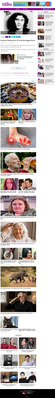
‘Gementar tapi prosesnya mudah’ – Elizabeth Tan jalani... (9, 385)
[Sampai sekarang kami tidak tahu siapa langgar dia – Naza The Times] (41, 67)
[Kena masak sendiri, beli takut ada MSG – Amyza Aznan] (41, 60)
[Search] (52, 9)
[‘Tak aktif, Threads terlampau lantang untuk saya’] (9, 343)
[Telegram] (48, 9)
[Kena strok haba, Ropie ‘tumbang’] (41, 31)
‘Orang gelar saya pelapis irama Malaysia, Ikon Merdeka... (27, 351)
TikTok (27, 73)
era (10, 75)
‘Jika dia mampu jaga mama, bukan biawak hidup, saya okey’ (49, 74)
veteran (33, 75)
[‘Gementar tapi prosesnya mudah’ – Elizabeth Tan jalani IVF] (9, 377)
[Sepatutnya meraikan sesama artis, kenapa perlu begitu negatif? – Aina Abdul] (27, 377)
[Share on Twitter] (12, 37)
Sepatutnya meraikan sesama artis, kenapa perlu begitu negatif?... (27, 385)
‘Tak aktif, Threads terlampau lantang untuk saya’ (9, 351)
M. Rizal (17, 75)
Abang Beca (6, 75)
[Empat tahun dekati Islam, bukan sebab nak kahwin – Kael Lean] (27, 360)
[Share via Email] (19, 37)
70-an (2, 75)
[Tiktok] (50, 9)
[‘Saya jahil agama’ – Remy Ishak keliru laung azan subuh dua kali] (41, 81)
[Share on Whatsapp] (14, 37)
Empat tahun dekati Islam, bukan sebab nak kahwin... (27, 368)
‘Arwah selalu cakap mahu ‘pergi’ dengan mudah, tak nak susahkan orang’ (49, 23)
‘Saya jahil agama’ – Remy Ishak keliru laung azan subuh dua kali (49, 81)
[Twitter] (44, 9)
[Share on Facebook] (9, 37)
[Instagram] (46, 9)
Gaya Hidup (25, 9)
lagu (14, 75)
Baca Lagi (18, 68)
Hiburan (17, 9)
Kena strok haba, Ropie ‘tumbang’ (48, 30)
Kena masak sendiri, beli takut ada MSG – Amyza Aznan (49, 60)
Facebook (15, 73)
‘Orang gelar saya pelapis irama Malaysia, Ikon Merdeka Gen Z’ (48, 37)
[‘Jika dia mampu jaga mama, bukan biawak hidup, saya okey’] (41, 75)
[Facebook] (42, 9)
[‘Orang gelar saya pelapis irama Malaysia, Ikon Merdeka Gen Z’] (27, 343)
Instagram (23, 73)
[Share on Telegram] (17, 37)
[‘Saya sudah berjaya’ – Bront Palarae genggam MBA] (41, 54)
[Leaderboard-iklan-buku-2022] (32, 2)
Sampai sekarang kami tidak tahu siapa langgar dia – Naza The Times (49, 67)
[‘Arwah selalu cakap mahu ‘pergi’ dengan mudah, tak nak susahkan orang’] (41, 23)
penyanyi (29, 75)
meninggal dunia (23, 75)
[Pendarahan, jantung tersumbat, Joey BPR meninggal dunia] (9, 360)
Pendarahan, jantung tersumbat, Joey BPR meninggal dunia (9, 368)
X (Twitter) (19, 73)
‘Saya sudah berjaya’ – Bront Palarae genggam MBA (49, 53)
